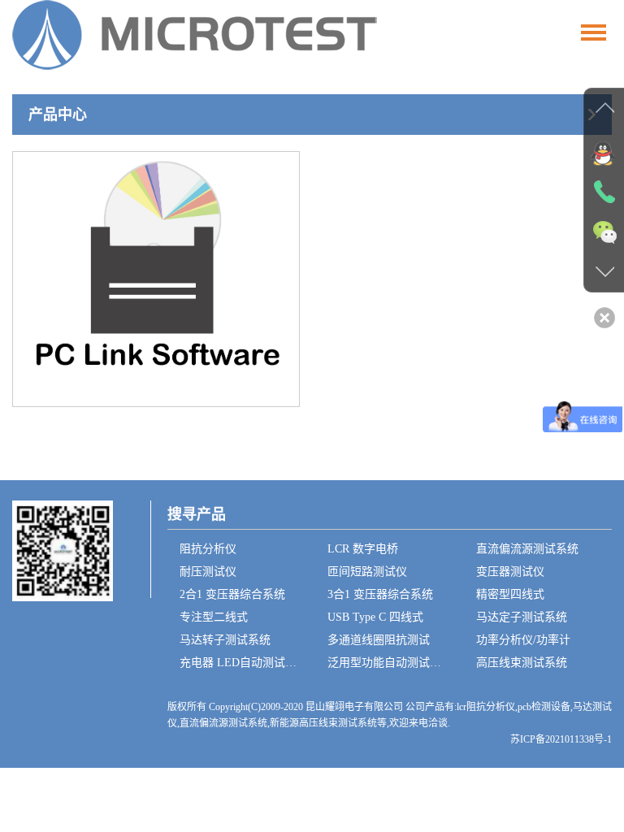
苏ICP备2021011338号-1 (561, 739)
